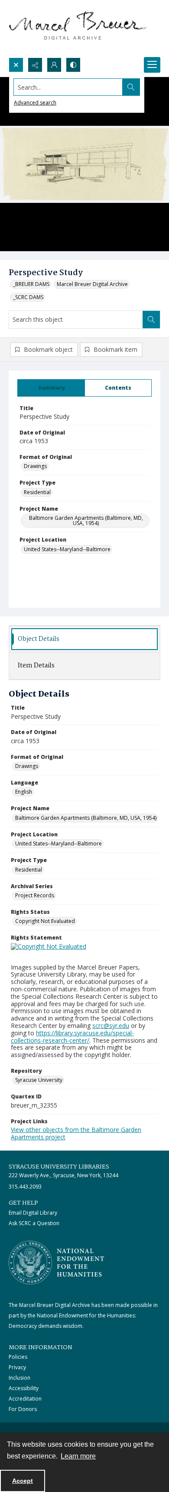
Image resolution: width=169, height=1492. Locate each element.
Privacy (17, 1367)
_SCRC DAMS (28, 297)
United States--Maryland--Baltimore (67, 549)
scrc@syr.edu (110, 1025)
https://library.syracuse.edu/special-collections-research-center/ (72, 1036)
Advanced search (35, 102)
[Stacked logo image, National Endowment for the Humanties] (56, 1262)
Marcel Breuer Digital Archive (92, 284)
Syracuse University (38, 1080)
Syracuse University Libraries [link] (59, 1167)
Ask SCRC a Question (34, 1223)
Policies (18, 1357)
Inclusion (19, 1377)
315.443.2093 (25, 1186)
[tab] (51, 388)
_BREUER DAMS (31, 284)
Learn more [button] (78, 1456)
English (23, 791)
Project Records (34, 895)
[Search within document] (151, 319)
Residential (37, 492)
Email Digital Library (33, 1212)
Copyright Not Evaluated (45, 921)
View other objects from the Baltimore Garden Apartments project (76, 1133)
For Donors (23, 1409)
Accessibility (24, 1388)
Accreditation (25, 1398)
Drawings (35, 466)
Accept (22, 1480)
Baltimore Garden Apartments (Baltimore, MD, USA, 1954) (86, 520)
